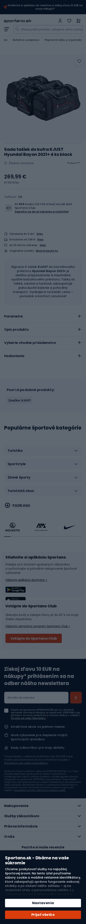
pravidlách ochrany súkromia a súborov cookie (39, 790)
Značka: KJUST (19, 400)
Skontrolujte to (47, 251)
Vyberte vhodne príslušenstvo (30, 342)
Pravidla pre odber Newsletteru (28, 718)
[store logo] (29, 21)
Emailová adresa (21, 698)
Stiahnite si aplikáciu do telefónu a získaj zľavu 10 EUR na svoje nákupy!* (45, 7)
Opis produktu (16, 329)
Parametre (13, 316)
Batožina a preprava (26, 40)
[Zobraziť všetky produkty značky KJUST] (73, 163)
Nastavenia (43, 903)
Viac (40, 234)
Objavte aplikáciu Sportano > (26, 580)
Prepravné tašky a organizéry (63, 40)
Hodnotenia (14, 356)
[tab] (43, 316)
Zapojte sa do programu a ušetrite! (42, 212)
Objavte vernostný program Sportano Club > (37, 626)
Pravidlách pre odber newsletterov (26, 763)
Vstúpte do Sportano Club (33, 638)
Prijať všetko (43, 914)
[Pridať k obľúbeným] (79, 61)
